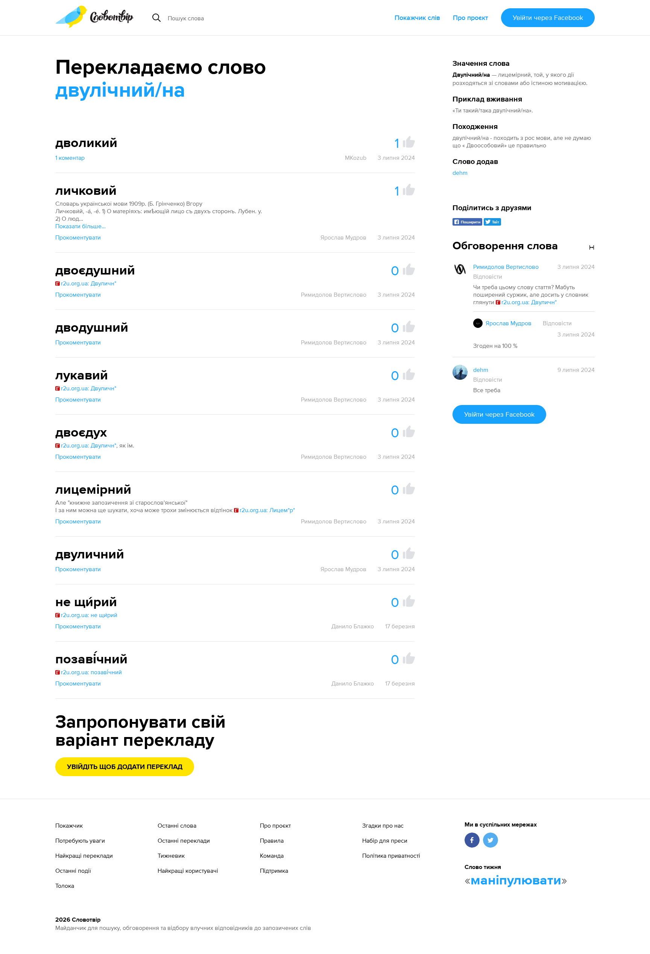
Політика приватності (391, 855)
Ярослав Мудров (343, 237)
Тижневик (171, 855)
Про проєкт (470, 17)
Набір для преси (384, 840)
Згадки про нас (383, 825)
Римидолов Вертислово (333, 294)
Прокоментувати (78, 237)
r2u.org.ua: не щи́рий (89, 614)
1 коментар (70, 157)
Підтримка (274, 870)
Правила (272, 840)
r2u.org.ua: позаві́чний (91, 672)
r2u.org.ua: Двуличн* (88, 283)
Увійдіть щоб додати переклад (124, 767)
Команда (272, 855)
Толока (64, 885)
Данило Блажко (352, 626)
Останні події (73, 870)
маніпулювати (516, 880)
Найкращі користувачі (188, 870)
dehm (460, 172)
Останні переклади (184, 840)
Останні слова (177, 825)
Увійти (548, 17)
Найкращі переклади (84, 855)
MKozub (355, 157)
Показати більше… (80, 226)
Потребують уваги (80, 840)
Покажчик (69, 825)
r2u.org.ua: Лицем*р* (267, 510)
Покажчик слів (417, 17)
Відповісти (487, 276)
